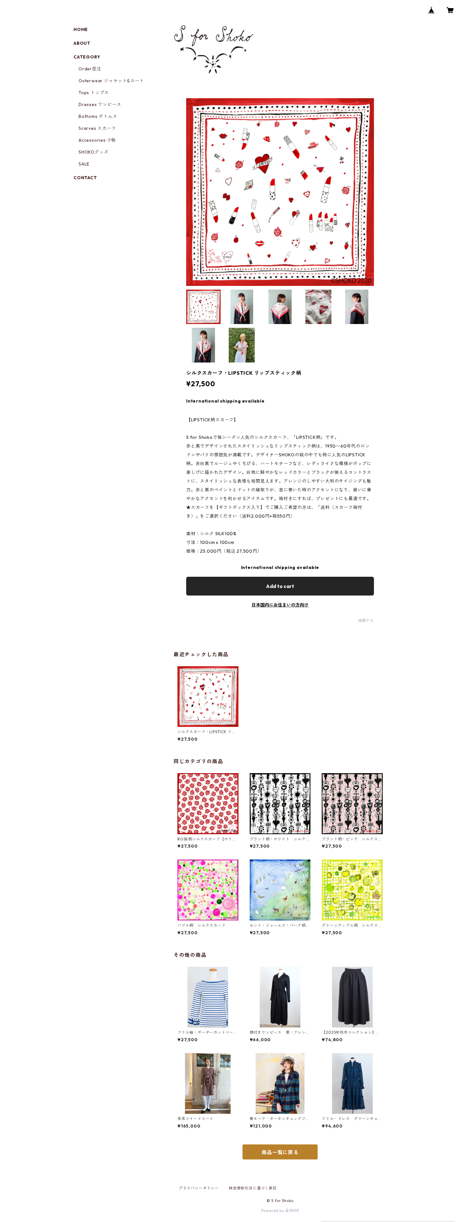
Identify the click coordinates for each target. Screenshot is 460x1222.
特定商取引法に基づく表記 (253, 1188)
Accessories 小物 (97, 140)
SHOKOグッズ (93, 152)
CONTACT (85, 177)
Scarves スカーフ (97, 128)
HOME (81, 29)
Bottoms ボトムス (98, 116)
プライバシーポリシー (199, 1188)
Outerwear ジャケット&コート (111, 81)
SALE (84, 164)
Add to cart (280, 586)
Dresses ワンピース (100, 104)
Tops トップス (94, 92)
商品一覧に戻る (280, 1152)
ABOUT (82, 43)
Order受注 (90, 69)
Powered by (273, 1210)
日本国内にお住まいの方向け (280, 605)
